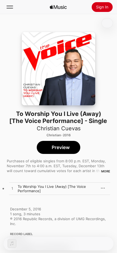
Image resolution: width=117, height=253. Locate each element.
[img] (58, 7)
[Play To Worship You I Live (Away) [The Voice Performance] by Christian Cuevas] (12, 188)
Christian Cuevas (59, 128)
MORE (105, 171)
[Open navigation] (10, 7)
